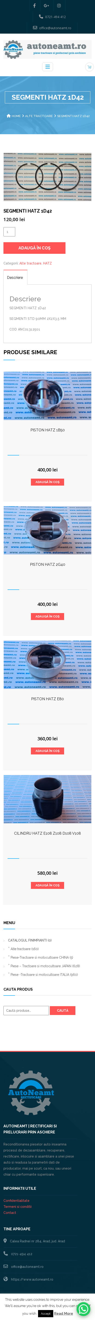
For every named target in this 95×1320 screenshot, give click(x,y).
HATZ (47, 263)
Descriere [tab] (15, 277)
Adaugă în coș (34, 247)
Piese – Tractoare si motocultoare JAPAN (45, 966)
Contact (9, 1213)
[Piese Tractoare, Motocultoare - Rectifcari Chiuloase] (47, 49)
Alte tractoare (39, 116)
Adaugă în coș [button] (47, 482)
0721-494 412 (55, 17)
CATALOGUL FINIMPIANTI (30, 940)
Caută (62, 1010)
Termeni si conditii (17, 1207)
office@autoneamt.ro (55, 28)
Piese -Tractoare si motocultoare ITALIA (44, 974)
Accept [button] (45, 1313)
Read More (63, 1313)
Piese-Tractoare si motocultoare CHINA (42, 957)
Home (16, 116)
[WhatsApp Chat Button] (83, 1309)
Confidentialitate (16, 1200)
